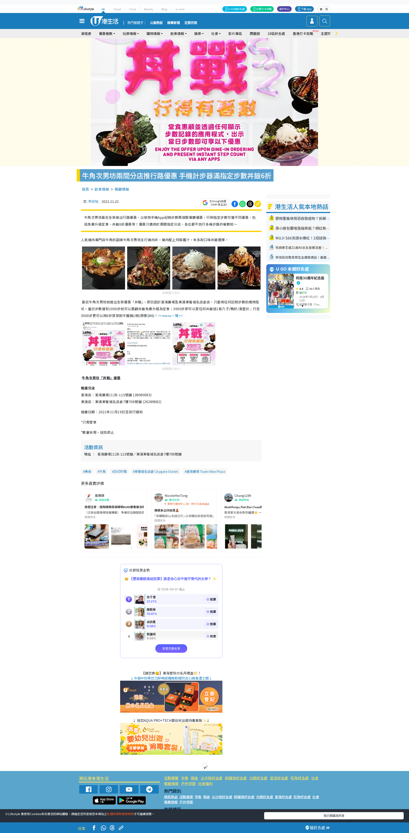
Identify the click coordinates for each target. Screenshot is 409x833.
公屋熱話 (156, 22)
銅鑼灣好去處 (236, 778)
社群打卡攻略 (264, 9)
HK (103, 9)
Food (132, 9)
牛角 (102, 471)
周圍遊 (255, 33)
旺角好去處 (300, 778)
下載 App (306, 9)
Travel (117, 9)
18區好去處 (276, 33)
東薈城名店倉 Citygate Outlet (156, 471)
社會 (314, 778)
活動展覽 (171, 778)
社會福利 (205, 783)
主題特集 (327, 33)
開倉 (194, 778)
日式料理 (120, 471)
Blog (164, 9)
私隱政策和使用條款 (120, 814)
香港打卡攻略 (303, 33)
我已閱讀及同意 (334, 815)
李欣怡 (93, 201)
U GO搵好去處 (236, 9)
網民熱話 (171, 796)
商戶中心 (284, 9)
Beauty (148, 9)
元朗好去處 (258, 778)
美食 (88, 471)
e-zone (180, 9)
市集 (184, 778)
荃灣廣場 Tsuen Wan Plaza (205, 471)
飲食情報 (102, 189)
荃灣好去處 (279, 778)
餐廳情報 (122, 189)
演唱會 (86, 33)
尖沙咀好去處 (211, 778)
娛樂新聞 (173, 22)
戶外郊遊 (188, 783)
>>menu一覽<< (170, 315)
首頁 (85, 189)
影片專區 (235, 33)
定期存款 (190, 22)
